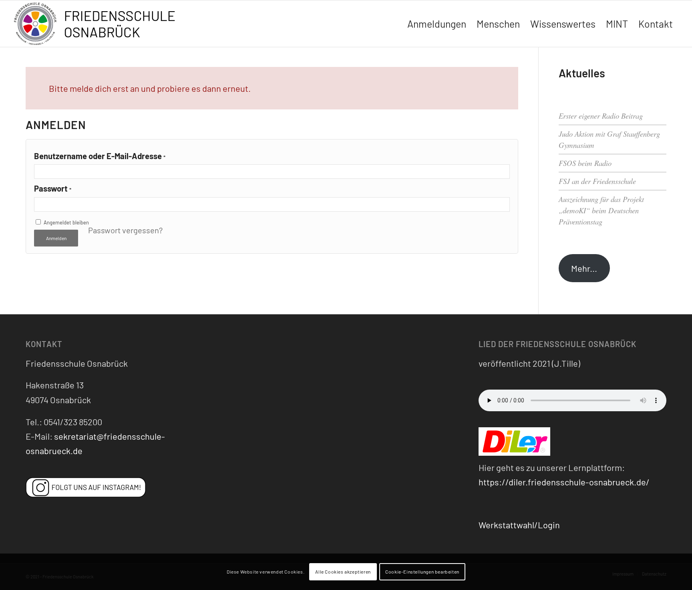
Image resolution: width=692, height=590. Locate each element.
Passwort (52, 188)
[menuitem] (436, 23)
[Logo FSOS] (97, 24)
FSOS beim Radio (585, 163)
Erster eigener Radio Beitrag (601, 116)
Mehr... (584, 268)
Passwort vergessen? (125, 230)
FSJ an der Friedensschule (597, 181)
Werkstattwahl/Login (519, 524)
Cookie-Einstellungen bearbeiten (422, 572)
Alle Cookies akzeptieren (342, 572)
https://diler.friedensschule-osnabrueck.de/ (564, 482)
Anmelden (56, 238)
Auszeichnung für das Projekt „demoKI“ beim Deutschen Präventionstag (601, 210)
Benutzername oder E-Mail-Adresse (99, 156)
